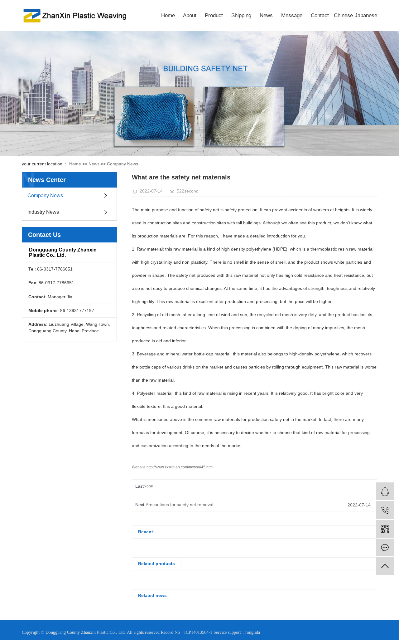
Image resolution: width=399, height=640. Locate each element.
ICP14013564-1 (198, 632)
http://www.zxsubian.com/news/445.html (180, 467)
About (189, 15)
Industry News (43, 212)
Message (291, 15)
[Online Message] (385, 547)
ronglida (252, 632)
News (266, 15)
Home (168, 15)
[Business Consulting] (385, 491)
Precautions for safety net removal (179, 504)
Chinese (343, 15)
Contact (320, 15)
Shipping (241, 15)
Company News (122, 163)
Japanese (366, 15)
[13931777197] (385, 510)
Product (214, 15)
